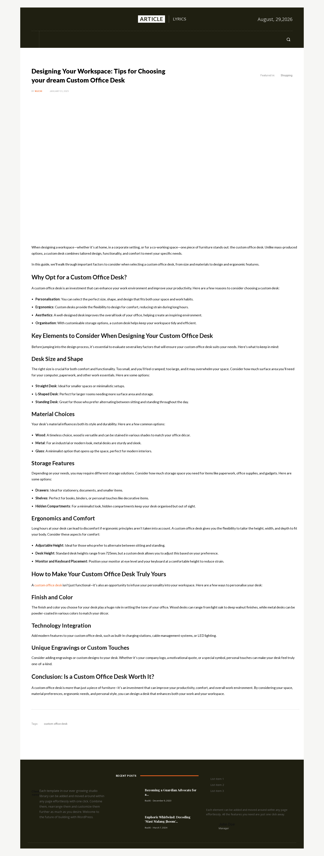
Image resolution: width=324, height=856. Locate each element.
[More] (93, 736)
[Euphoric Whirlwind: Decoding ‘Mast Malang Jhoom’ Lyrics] (129, 822)
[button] (288, 39)
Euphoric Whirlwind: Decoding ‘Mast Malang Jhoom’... (167, 819)
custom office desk (48, 585)
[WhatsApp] (84, 736)
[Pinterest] (76, 736)
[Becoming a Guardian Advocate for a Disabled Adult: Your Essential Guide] (129, 795)
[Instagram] (43, 19)
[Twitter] (51, 19)
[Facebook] (35, 19)
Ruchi (38, 91)
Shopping (286, 75)
